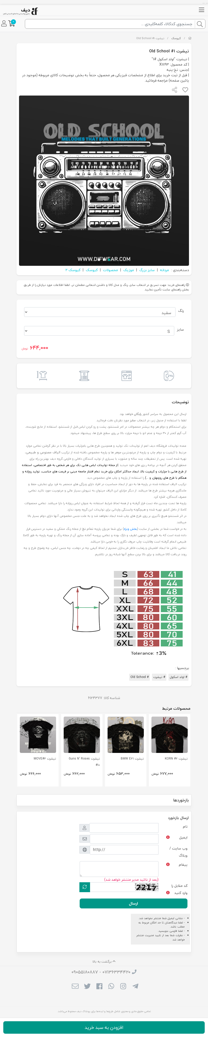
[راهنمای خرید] (125, 376)
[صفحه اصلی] (190, 38)
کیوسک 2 (72, 270)
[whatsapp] (111, 987)
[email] (75, 987)
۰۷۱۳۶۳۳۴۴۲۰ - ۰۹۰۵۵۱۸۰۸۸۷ (101, 972)
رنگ (181, 310)
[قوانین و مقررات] (83, 376)
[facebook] (99, 987)
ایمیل (183, 837)
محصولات (110, 270)
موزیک (128, 270)
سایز (180, 329)
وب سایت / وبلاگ (178, 852)
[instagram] (123, 987)
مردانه (164, 270)
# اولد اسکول (178, 677)
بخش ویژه (130, 529)
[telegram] (135, 987)
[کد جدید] (84, 887)
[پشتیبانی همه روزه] (167, 376)
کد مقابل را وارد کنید (179, 889)
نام (185, 826)
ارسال (133, 903)
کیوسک (176, 38)
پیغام (183, 864)
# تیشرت (159, 677)
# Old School (139, 677)
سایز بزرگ (147, 270)
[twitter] (87, 987)
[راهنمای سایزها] (40, 376)
